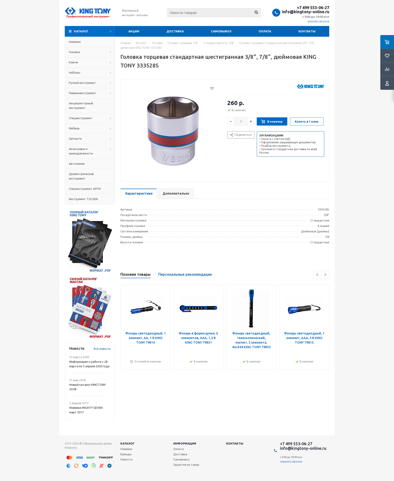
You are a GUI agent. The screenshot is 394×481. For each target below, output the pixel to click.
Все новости (102, 348)
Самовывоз (221, 31)
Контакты (307, 31)
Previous (317, 274)
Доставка (175, 31)
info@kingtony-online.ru (305, 12)
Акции (133, 31)
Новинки (126, 448)
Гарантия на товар (186, 464)
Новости (126, 459)
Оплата (265, 31)
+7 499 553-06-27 (313, 7)
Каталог (81, 31)
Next (325, 274)
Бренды (126, 454)
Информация (184, 443)
